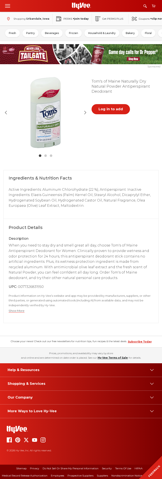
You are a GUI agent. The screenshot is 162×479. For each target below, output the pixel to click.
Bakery (130, 33)
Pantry (30, 33)
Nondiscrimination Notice (126, 475)
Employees (57, 475)
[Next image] (85, 112)
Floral (148, 33)
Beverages (52, 33)
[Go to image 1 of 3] (40, 155)
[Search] (145, 6)
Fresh (12, 33)
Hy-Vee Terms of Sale (113, 357)
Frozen (73, 33)
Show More (16, 310)
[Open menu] (7, 5)
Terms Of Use (123, 468)
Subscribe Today (140, 341)
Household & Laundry (102, 33)
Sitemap (21, 468)
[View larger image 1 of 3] (45, 112)
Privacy (34, 468)
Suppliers (102, 475)
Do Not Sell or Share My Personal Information (71, 468)
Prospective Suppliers (80, 475)
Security (107, 468)
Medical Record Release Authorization (24, 475)
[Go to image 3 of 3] (51, 155)
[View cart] (153, 6)
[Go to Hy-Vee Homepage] (81, 6)
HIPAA (139, 468)
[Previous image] (5, 112)
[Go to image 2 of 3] (45, 155)
